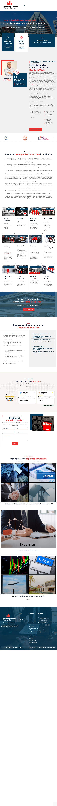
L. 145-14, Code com (8, 253)
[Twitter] (48, 625)
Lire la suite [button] (22, 401)
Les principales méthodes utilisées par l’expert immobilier (28, 596)
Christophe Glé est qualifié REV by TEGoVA (38, 84)
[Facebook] (46, 625)
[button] (24, 5)
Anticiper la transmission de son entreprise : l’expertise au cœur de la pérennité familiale (28, 504)
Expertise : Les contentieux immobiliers (28, 550)
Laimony (21, 647)
